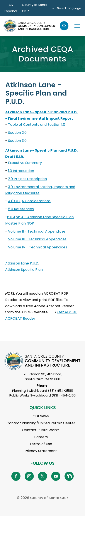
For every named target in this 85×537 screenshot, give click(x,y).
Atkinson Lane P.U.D (21, 263)
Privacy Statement (41, 450)
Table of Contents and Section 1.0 (36, 124)
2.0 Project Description (27, 178)
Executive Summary (25, 162)
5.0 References (21, 209)
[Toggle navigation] (77, 25)
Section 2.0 (17, 132)
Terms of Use (40, 443)
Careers (41, 437)
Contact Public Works (41, 430)
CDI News (41, 416)
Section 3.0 (17, 140)
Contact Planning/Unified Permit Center (41, 423)
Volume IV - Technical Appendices (37, 247)
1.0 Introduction (21, 170)
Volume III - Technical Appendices (37, 239)
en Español (11, 8)
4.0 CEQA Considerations (29, 200)
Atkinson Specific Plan (24, 269)
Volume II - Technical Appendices (37, 231)
